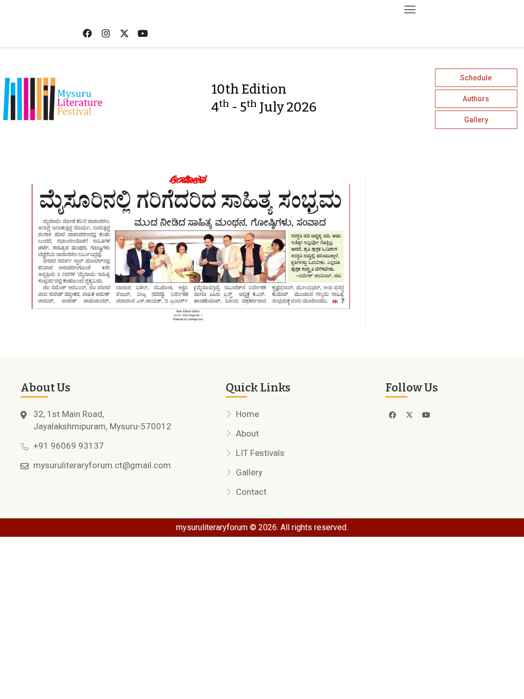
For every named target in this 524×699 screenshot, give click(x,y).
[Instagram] (106, 33)
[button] (209, 9)
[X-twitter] (124, 33)
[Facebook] (87, 33)
